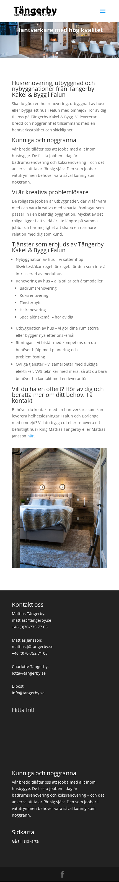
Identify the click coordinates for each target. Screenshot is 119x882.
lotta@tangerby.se (29, 673)
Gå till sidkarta (25, 841)
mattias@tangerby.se (31, 620)
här (30, 436)
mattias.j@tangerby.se (32, 646)
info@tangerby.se (28, 692)
